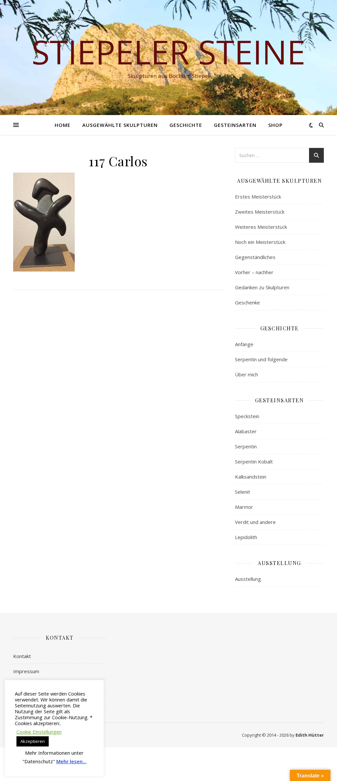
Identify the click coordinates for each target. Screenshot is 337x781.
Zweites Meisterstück (259, 211)
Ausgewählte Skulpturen (120, 125)
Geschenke (247, 302)
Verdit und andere (255, 522)
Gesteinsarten (235, 125)
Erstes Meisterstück (258, 196)
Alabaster (246, 431)
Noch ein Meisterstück (260, 242)
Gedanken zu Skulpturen (262, 287)
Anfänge (244, 344)
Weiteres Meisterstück (261, 227)
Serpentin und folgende (261, 359)
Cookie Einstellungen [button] (39, 732)
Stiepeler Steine (168, 51)
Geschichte (185, 125)
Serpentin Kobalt (254, 461)
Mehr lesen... (71, 761)
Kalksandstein (250, 476)
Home (62, 125)
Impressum (26, 671)
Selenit (242, 491)
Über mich (246, 374)
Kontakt (22, 656)
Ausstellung (248, 579)
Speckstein (247, 416)
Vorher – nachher (254, 272)
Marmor (244, 507)
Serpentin (246, 446)
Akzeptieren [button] (32, 741)
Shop (275, 125)
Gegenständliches (255, 257)
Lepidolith (246, 537)
